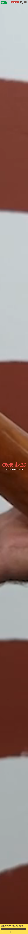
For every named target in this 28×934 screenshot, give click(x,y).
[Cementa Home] (4, 2)
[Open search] (21, 2)
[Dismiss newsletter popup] (26, 925)
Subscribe (6, 932)
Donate (15, 2)
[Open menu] (25, 2)
